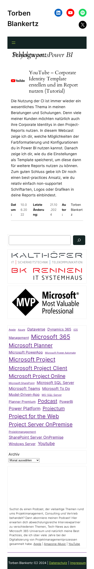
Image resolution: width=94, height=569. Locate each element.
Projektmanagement (22, 431)
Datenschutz (58, 563)
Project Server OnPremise (41, 424)
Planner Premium (22, 402)
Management (19, 338)
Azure (21, 329)
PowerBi (66, 402)
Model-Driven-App (24, 395)
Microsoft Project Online (37, 376)
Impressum (78, 563)
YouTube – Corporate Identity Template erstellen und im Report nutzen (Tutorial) (53, 82)
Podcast (47, 401)
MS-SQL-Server (52, 394)
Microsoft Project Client (38, 368)
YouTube (74, 544)
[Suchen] (79, 240)
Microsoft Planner (31, 345)
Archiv (14, 454)
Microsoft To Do (56, 388)
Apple (12, 329)
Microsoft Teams (24, 388)
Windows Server (22, 444)
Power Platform (24, 408)
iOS (75, 329)
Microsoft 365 (50, 336)
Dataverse (36, 329)
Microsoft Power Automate (60, 352)
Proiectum (54, 408)
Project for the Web (34, 416)
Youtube (46, 443)
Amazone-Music (55, 544)
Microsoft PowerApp (26, 352)
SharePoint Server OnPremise (36, 437)
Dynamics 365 (59, 329)
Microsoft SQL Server (55, 383)
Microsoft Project (32, 359)
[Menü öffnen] (13, 42)
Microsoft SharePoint (22, 383)
